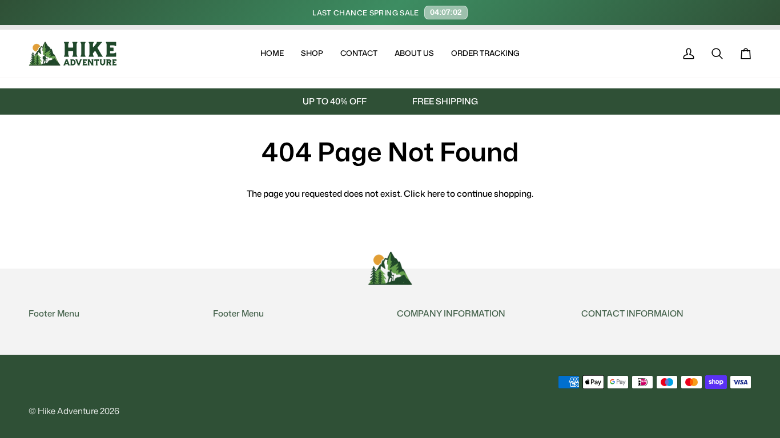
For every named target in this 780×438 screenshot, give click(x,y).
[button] (312, 54)
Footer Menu (54, 313)
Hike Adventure (68, 411)
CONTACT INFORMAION (632, 313)
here (436, 193)
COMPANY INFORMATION (451, 313)
